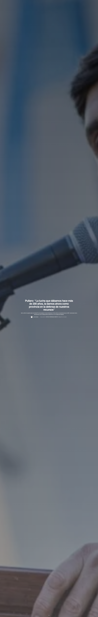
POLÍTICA (47, 316)
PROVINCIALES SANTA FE (53, 316)
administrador (36, 316)
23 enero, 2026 (42, 316)
